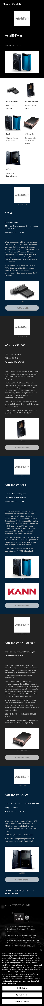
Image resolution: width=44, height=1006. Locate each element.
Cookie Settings (22, 988)
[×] (41, 950)
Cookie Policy (11, 983)
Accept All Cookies (22, 1001)
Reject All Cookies (22, 995)
